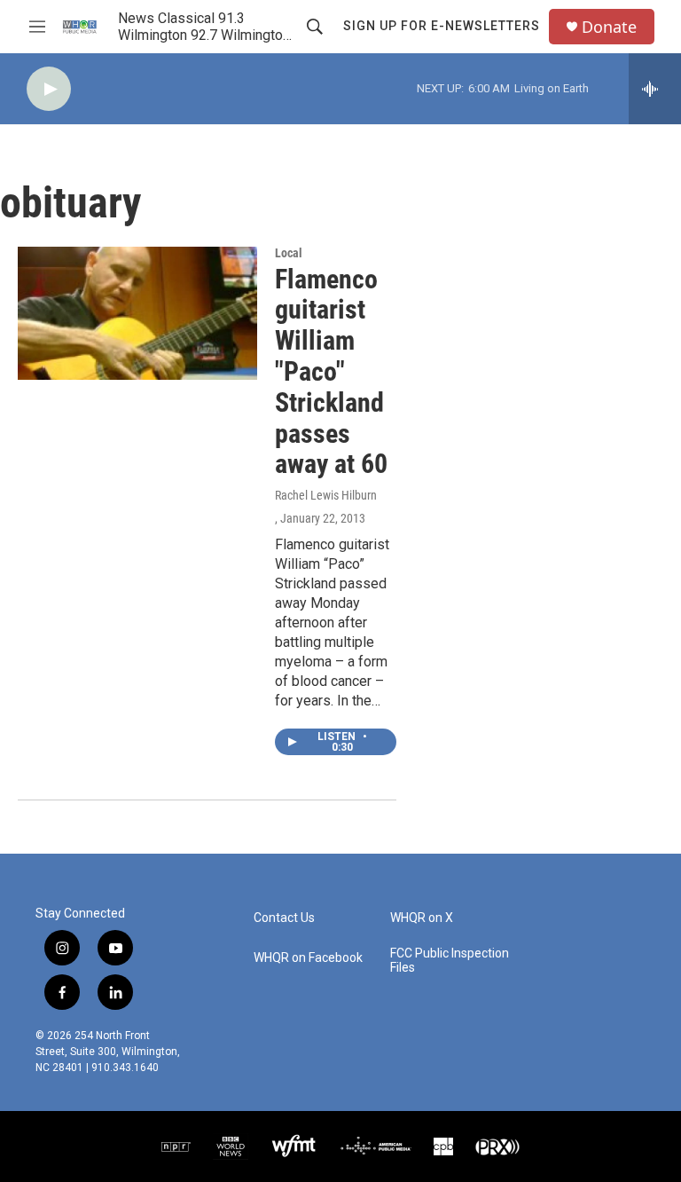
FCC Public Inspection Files (449, 960)
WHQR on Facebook (308, 958)
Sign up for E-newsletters (441, 26)
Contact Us (284, 918)
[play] (49, 89)
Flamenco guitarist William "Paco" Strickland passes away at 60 (331, 372)
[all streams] (655, 88)
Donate (609, 27)
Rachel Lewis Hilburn (326, 495)
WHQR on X (421, 918)
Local (288, 253)
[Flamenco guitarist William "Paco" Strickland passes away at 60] (137, 313)
